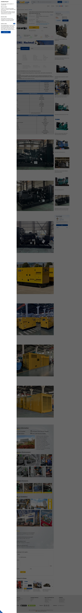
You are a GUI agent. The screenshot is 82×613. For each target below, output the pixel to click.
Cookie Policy (4, 3)
